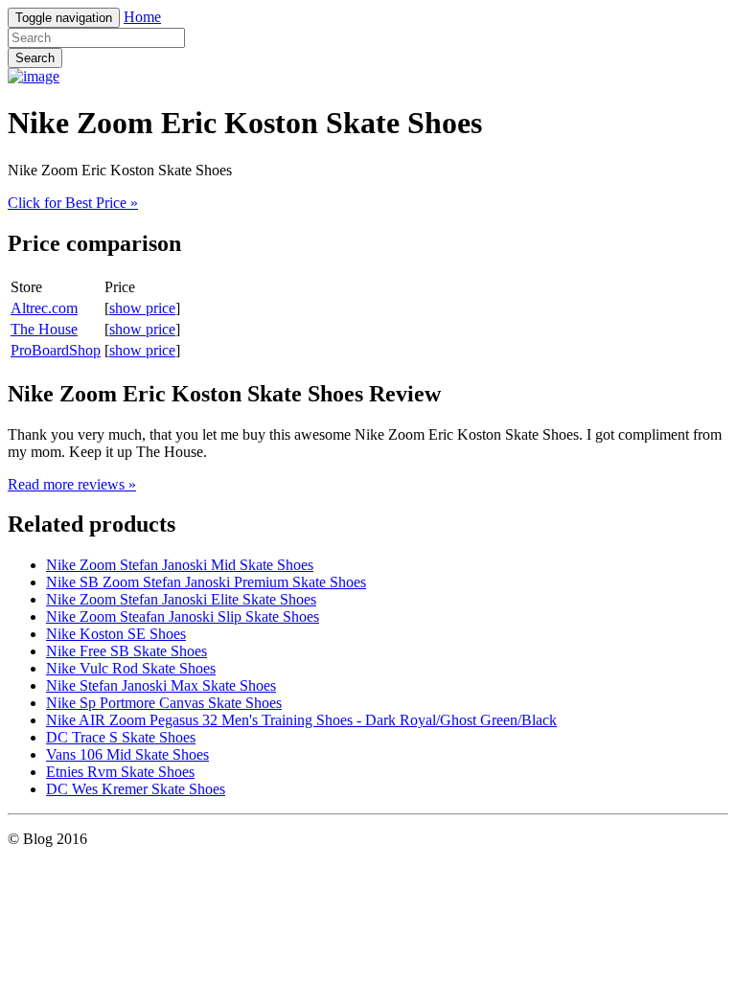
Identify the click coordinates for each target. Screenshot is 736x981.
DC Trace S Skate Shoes (121, 737)
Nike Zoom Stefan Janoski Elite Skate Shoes (181, 599)
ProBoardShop (56, 350)
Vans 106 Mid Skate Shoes (127, 754)
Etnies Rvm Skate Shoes (120, 772)
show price (142, 308)
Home (142, 17)
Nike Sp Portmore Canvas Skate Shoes (164, 703)
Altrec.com (44, 308)
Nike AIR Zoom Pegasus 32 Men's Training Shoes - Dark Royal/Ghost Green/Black (301, 720)
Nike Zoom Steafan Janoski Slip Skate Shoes (182, 616)
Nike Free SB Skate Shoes (126, 651)
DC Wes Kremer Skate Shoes (135, 789)
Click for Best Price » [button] (73, 202)
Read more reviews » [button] (72, 484)
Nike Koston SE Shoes (116, 634)
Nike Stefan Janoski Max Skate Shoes (161, 685)
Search (35, 58)
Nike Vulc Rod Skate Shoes (131, 668)
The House (44, 329)
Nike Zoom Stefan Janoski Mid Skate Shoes (179, 565)
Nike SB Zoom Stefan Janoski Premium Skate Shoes (206, 582)
